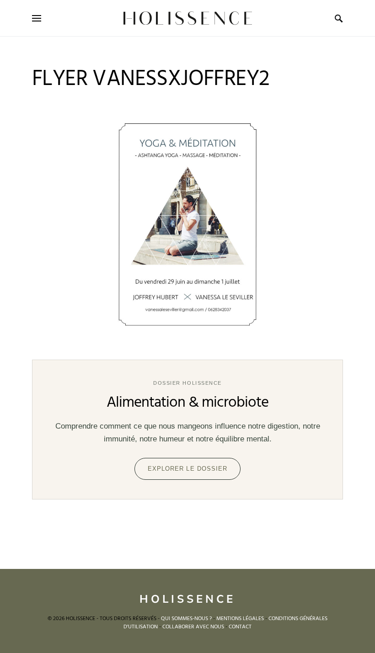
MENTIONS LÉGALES (240, 618)
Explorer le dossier (187, 468)
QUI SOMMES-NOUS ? (186, 618)
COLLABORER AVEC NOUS (193, 627)
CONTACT (240, 627)
